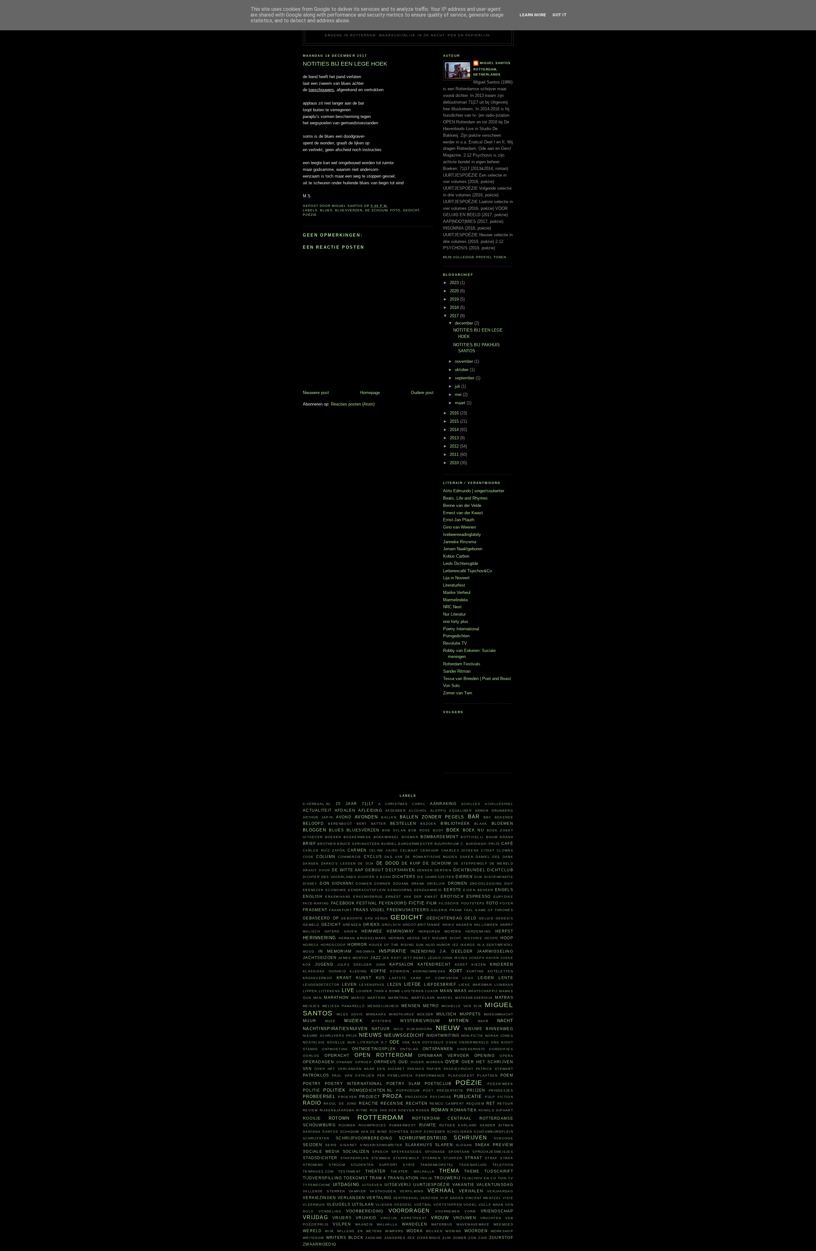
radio (312, 1103)
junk (381, 964)
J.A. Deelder (456, 951)
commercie (349, 857)
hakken (464, 924)
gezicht (331, 924)
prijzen (476, 1090)
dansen (311, 863)
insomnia (365, 951)
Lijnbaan (503, 984)
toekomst (356, 1178)
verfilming (412, 1191)
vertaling (379, 1198)
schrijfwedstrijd (423, 1138)
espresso (478, 896)
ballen (389, 817)
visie (508, 1198)
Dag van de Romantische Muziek (421, 857)
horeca (311, 945)
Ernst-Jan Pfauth (458, 519)
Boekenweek (357, 837)
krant (344, 978)
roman (440, 1110)
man (317, 997)
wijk (329, 1231)
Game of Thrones (494, 910)
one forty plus (455, 621)
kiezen (478, 964)
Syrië (409, 1165)
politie (311, 1090)
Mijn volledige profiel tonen (474, 257)
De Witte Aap (348, 870)
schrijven (470, 1137)
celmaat (409, 850)
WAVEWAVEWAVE (472, 1224)
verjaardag (500, 1191)
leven (349, 984)
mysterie (381, 1021)
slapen (444, 1145)
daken (466, 857)
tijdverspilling (322, 1178)
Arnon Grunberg (494, 810)
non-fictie (472, 1035)
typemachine (317, 1185)
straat (473, 1158)
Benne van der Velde (462, 505)
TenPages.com (318, 1171)
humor (444, 945)
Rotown (339, 1118)
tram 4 (377, 1178)
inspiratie (392, 951)
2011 (455, 454)
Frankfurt (340, 910)
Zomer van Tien (457, 693)
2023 (455, 282)
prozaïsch (416, 1097)
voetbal (423, 1204)
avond (344, 817)
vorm (470, 1211)
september (465, 378)
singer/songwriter (381, 1145)
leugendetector (321, 984)
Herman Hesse (404, 938)
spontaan (458, 1151)
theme (472, 1171)
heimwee (371, 931)
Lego (468, 978)
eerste (453, 890)
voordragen (409, 1210)
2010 (455, 462)
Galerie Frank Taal (452, 910)
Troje (426, 1178)
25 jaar (346, 803)
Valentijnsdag (495, 1184)
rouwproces (372, 1125)
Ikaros (467, 945)
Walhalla (387, 1224)
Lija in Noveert (456, 577)
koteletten (500, 971)
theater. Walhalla (412, 1171)
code (308, 857)
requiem (475, 1103)
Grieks (371, 924)
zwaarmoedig (319, 1244)
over (452, 1061)
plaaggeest (461, 1075)
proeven (347, 1097)
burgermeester (415, 843)
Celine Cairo (383, 850)
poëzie (310, 214)
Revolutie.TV (455, 643)
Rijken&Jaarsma (337, 1110)
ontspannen (438, 1049)
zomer (460, 1238)
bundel (389, 843)
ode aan (411, 1042)
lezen (394, 984)
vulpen (342, 1224)
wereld (312, 1231)
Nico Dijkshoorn (413, 1029)
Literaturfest (454, 585)
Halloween (486, 924)
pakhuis (415, 1069)
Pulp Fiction (499, 1097)
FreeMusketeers (408, 910)
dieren (464, 876)
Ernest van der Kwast (463, 512)
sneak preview (494, 1145)
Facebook (343, 903)
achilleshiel (499, 804)
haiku (448, 924)
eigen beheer (478, 890)
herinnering (319, 937)
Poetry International (461, 628)
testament (349, 1171)
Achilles (470, 804)
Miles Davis (350, 1014)
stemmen (380, 1158)
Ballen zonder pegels (432, 817)
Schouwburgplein (493, 1131)
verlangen (351, 1198)
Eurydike (503, 896)
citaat (487, 850)
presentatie (450, 1090)
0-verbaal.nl (317, 804)
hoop (506, 938)
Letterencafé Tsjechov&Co (467, 570)
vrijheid (366, 1218)
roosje (312, 1118)
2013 (455, 437)
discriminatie (498, 877)
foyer (506, 903)
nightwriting (443, 1035)
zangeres (394, 1238)
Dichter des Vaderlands (329, 877)
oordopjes (501, 1049)
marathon (336, 997)
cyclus (373, 856)
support (388, 1165)
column (326, 856)
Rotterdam (380, 1117)
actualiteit (317, 810)
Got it (559, 14)
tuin (502, 1178)
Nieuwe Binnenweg (488, 1029)
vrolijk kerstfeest (404, 1218)
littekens (329, 991)
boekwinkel (386, 837)
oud (403, 1062)
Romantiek (463, 1110)
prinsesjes (501, 1090)
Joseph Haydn (484, 958)
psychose (440, 1097)
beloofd (313, 823)
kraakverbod (317, 978)
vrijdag (315, 1217)
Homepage (370, 392)
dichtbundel (469, 870)
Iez (455, 945)
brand (506, 837)
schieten (398, 1131)
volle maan (491, 1204)
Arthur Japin (318, 817)
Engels (504, 890)
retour (505, 1103)
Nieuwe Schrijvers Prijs (330, 1035)
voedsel (403, 1204)
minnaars (376, 1014)
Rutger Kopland (458, 1125)
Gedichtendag (444, 918)
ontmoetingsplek (374, 1049)
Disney (310, 883)
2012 (455, 446)
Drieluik (436, 883)
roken (423, 1110)
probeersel (319, 1096)
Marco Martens (368, 997)
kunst (363, 978)
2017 (455, 315)
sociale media (321, 1151)
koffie (379, 971)
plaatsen (487, 1075)
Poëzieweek (500, 1084)
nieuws (370, 1035)
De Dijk (366, 863)
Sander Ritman (456, 671)
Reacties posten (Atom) (353, 404)
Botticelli (472, 837)
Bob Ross (419, 830)
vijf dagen (451, 1198)
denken (425, 870)
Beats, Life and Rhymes (465, 498)
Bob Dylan (394, 830)
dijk (478, 877)
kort (456, 971)
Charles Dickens (460, 850)
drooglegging (486, 883)
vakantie (463, 1184)
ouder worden (427, 1062)
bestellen (403, 823)
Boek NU (473, 830)
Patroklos (316, 1075)
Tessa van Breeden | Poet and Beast (477, 678)
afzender (395, 810)
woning (453, 1231)
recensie (392, 1103)
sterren (431, 1158)
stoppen (452, 1158)
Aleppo (438, 810)
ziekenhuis (429, 1238)
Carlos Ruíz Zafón (324, 850)
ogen (451, 1042)
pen (381, 1075)
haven (350, 931)
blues (326, 210)
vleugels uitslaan (350, 1204)
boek (453, 830)
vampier (357, 1191)
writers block (345, 1237)
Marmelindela (455, 599)
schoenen (434, 1131)
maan (446, 991)
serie (331, 1145)
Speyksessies (406, 1151)
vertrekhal (406, 1198)
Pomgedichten (456, 635)
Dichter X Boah (374, 877)
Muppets (470, 1014)
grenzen (352, 924)
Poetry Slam (403, 1083)
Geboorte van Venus (364, 918)
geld (470, 918)
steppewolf (406, 1158)
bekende (504, 817)
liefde (412, 984)
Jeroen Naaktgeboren (462, 548)
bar (474, 816)
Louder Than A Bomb (378, 991)
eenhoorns (400, 890)
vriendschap (497, 1211)
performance (430, 1075)
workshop (502, 1231)
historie (473, 938)
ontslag (409, 1049)
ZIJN (446, 1238)
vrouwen (464, 1218)
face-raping (316, 903)
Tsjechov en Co (479, 1178)
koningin (399, 971)
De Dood (387, 863)
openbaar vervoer (443, 1055)
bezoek (428, 823)
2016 (455, 413)
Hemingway (400, 931)
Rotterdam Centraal (442, 1118)
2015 (455, 421)
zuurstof (501, 1237)
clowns (505, 850)
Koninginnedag (429, 971)
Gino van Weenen (459, 527)
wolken (434, 1231)
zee (411, 1238)
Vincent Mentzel (483, 1198)
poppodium (408, 1090)
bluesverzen (348, 210)
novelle (336, 1042)
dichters (403, 876)
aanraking (443, 803)
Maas (460, 991)
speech (380, 1151)
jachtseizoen (320, 957)
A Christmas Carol (402, 804)
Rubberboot (402, 1125)
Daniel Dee (488, 857)
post (428, 1090)
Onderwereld (474, 1042)
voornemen (447, 1211)
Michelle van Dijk (462, 1006)
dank (508, 857)
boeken (333, 837)
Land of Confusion (434, 978)
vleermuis (314, 1204)
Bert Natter (371, 823)
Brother (326, 843)
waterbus (441, 1224)
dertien (442, 870)
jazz (375, 957)
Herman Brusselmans (362, 938)
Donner (382, 883)
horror (357, 944)
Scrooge (503, 1138)
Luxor (432, 991)
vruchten (490, 1218)
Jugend (324, 964)
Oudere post (422, 392)
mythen (459, 1020)
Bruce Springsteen (358, 843)
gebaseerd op (321, 918)
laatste (397, 978)
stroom (337, 1165)
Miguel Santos (495, 63)
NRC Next (452, 606)
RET (490, 1103)
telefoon (502, 1165)
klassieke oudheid (324, 971)
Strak (506, 1158)
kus (380, 978)
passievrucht (459, 1069)
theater (375, 1171)
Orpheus (385, 1062)
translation (403, 1178)
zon (472, 1238)
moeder (425, 1014)
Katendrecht (434, 964)
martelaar (423, 997)
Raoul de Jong (340, 1103)
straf (491, 1158)
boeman (410, 837)
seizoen (312, 1145)
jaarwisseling (495, 951)
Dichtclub (500, 870)
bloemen (502, 823)
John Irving (454, 958)
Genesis (504, 918)
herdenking (478, 931)
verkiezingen (319, 1198)
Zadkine (373, 1238)
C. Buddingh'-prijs (480, 843)
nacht (505, 1020)
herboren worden (440, 931)
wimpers (394, 1231)
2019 (455, 299)
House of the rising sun (396, 945)
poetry (312, 1083)
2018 (455, 307)
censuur (429, 850)
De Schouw (376, 210)
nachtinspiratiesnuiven (335, 1028)
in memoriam (335, 951)
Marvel (445, 997)
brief (309, 843)
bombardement (439, 837)
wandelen (414, 1224)
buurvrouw (446, 843)
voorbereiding (365, 1211)
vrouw (440, 1217)
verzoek (429, 1198)
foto (395, 210)
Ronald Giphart (495, 1110)
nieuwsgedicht (404, 1035)
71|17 (368, 803)
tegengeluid (473, 1165)
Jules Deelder (354, 964)
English (313, 896)
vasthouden (383, 1191)
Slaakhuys (418, 1145)
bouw (492, 837)
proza (392, 1096)
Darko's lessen (338, 863)
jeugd (434, 958)
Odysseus (432, 1042)
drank (418, 883)
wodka (414, 1231)
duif (508, 883)
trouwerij (447, 1178)
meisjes (311, 1006)
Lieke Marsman (475, 984)
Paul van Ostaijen (353, 1075)
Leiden (486, 978)
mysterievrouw (420, 1021)
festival (366, 903)
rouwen (347, 1125)
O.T (384, 1042)
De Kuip (411, 863)
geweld (311, 924)
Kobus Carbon (456, 556)
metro (431, 1006)
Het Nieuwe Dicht (441, 938)
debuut (374, 870)
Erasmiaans (338, 896)
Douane (401, 883)
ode (395, 1042)
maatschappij (483, 991)
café (507, 843)
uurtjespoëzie (431, 1184)
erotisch (452, 896)
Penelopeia (400, 1075)
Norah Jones (499, 1035)
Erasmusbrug (368, 896)
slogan (464, 1145)
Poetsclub (438, 1083)
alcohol (418, 810)
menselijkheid (383, 1006)
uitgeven (372, 1185)
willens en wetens (359, 1231)
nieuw (448, 1027)
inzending (423, 951)
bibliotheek (455, 823)
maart (461, 402)
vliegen (384, 1204)
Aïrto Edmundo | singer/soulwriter (473, 490)
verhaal (441, 1190)
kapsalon (401, 964)
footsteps (473, 903)
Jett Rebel (414, 958)
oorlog (311, 1055)
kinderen (501, 964)
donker (364, 883)
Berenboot (340, 823)
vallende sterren (324, 1191)
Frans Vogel (369, 910)
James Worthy (353, 958)
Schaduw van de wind (363, 1131)
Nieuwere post (316, 392)
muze (330, 1021)
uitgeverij (397, 1184)
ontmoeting (335, 1049)
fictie (417, 903)
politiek (334, 1090)
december (464, 323)
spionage (435, 1151)
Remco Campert (447, 1103)
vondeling (329, 1211)
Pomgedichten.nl (371, 1090)
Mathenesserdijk (474, 997)
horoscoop (333, 945)
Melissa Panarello (343, 1006)
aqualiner (460, 810)
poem (506, 1075)
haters (332, 931)
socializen (356, 1151)
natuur (381, 1029)
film (431, 903)
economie (335, 890)
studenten (362, 1165)
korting (475, 971)
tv (510, 1178)
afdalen (345, 810)
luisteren (413, 991)
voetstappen (447, 1204)
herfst (504, 931)
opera (506, 1055)
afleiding (370, 810)
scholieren (459, 1131)
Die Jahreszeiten (435, 877)
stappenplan (354, 1158)
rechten (416, 1103)
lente (506, 978)
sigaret (348, 1145)
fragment (315, 910)
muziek (353, 1020)
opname (344, 1062)
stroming (313, 1165)
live (348, 990)
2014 (455, 429)
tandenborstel (437, 1165)
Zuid (482, 1238)
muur (309, 1021)
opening (484, 1055)
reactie (368, 1103)
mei (459, 394)
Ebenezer (313, 890)
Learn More (533, 14)
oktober (462, 369)
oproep (363, 1062)
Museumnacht (498, 1014)
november (464, 361)
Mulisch (446, 1014)
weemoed (503, 1224)
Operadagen (318, 1062)
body (438, 830)
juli (458, 386)
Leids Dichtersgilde (460, 563)
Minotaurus (401, 1014)
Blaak (480, 823)
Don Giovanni (336, 883)
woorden (476, 1231)
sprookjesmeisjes (492, 1151)
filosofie (449, 903)
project (369, 1096)
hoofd (491, 938)
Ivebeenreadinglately (462, 534)
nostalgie (314, 1042)
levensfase (372, 984)
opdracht (336, 1055)
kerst (461, 964)
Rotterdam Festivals (461, 664)
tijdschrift (498, 1171)
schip (416, 1131)
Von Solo (451, 685)
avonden (366, 817)
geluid (486, 918)
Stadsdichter (320, 1158)
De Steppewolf (470, 863)
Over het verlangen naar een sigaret (359, 1069)
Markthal (398, 997)
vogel (470, 1204)
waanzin (364, 1224)
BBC (488, 817)
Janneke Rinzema (459, 541)
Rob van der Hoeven (392, 1110)
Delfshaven (400, 870)
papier (434, 1069)
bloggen (314, 830)
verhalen (471, 1191)
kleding (358, 971)
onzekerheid (471, 1049)
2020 (455, 291)
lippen (310, 991)
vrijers (342, 1218)
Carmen (357, 850)
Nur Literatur (454, 614)
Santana (312, 1131)
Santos (330, 1131)
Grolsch (391, 924)
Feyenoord (393, 903)
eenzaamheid (428, 890)
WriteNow (313, 1238)
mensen (410, 1006)
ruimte (427, 1125)
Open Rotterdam (383, 1055)
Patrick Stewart (494, 1069)
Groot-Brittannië (422, 924)
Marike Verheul (456, 592)
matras (504, 997)
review (310, 1110)
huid (430, 945)
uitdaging (346, 1184)
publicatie (468, 1096)
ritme (362, 1110)
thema (449, 1171)
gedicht (411, 210)
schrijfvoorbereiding (364, 1138)
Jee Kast (392, 958)
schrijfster (316, 1138)
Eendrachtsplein (367, 890)
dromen (458, 883)
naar (483, 1021)
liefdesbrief (440, 984)
